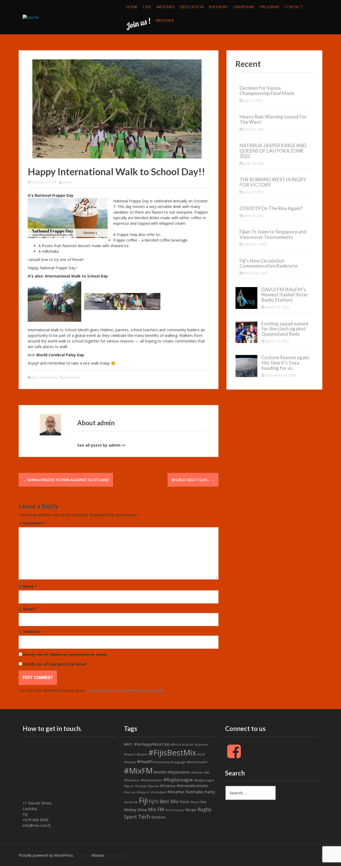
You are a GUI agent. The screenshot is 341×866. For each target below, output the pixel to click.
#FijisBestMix (172, 752)
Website (31, 631)
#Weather (175, 791)
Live (147, 7)
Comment (34, 523)
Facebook (131, 802)
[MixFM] (31, 16)
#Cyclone (201, 744)
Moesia (97, 855)
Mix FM (156, 809)
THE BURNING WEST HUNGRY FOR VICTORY (272, 182)
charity (209, 791)
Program (269, 7)
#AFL (128, 744)
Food (184, 801)
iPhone (195, 802)
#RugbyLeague (178, 780)
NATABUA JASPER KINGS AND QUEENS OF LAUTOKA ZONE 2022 (272, 150)
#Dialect (130, 754)
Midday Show (135, 809)
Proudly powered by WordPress (46, 855)
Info (35, 377)
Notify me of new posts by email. (55, 664)
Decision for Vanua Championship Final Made (267, 90)
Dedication (192, 7)
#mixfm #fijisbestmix (172, 772)
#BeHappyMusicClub (152, 744)
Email (30, 608)
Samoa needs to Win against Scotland (66, 479)
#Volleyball (158, 792)
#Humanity (161, 762)
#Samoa (153, 786)
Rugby (204, 809)
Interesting (48, 377)
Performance (174, 810)
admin (67, 182)
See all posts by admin (98, 445)
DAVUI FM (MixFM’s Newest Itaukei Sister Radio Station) (284, 295)
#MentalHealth (197, 762)
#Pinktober (132, 780)
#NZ (207, 772)
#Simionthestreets (192, 785)
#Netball (197, 772)
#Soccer (130, 792)
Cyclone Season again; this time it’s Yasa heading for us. (285, 362)
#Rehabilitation (151, 780)
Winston (158, 817)
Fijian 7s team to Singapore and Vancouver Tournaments (272, 234)
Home (132, 7)
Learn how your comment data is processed (125, 690)
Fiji (143, 800)
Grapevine (243, 7)
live (203, 801)
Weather (165, 7)
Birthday (218, 7)
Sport (130, 816)
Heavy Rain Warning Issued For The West (273, 119)
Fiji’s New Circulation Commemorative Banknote (268, 263)
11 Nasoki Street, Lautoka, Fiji (37, 808)
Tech (144, 816)
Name (29, 586)
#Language (177, 762)
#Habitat (130, 762)
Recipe (191, 809)
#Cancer (188, 744)
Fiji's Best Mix (163, 801)
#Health (145, 762)
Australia (193, 792)
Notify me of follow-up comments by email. (65, 654)
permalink (71, 377)
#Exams (142, 754)
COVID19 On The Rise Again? (271, 208)
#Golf (201, 754)
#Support (143, 792)
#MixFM (138, 770)
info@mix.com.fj (37, 825)
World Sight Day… (193, 479)
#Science (168, 785)
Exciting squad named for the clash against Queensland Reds (284, 329)
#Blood (176, 744)
